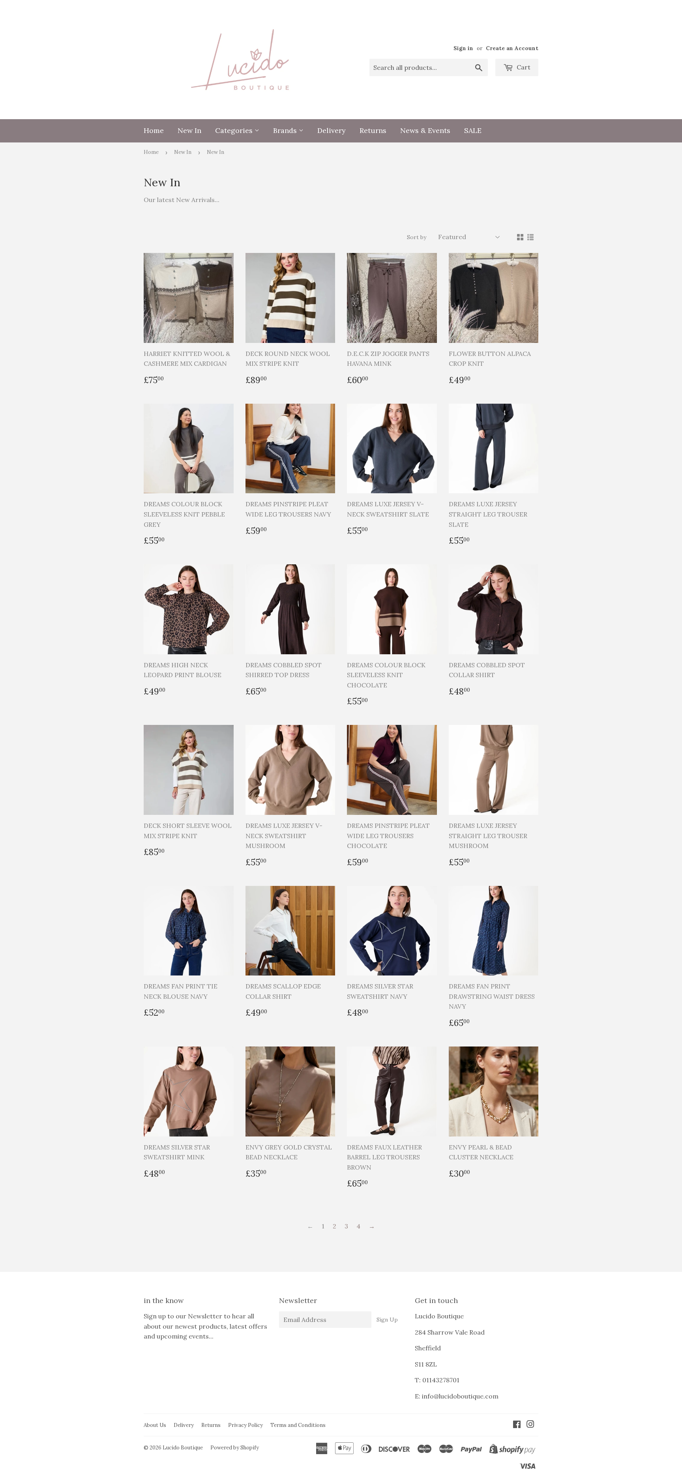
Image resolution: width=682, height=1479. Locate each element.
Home (154, 130)
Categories (235, 130)
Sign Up (387, 1319)
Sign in (463, 48)
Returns (373, 130)
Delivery (331, 130)
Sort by (416, 237)
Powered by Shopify (234, 1447)
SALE (473, 130)
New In (189, 130)
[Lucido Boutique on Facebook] (517, 1425)
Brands (286, 130)
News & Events (425, 130)
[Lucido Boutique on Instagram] (530, 1425)
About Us (155, 1425)
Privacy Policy (245, 1425)
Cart (522, 67)
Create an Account (512, 48)
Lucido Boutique (183, 1447)
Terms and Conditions (298, 1425)
